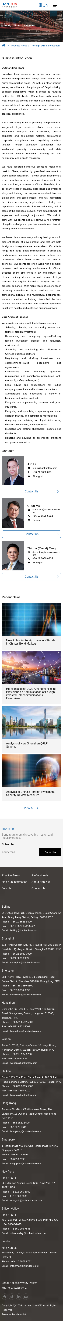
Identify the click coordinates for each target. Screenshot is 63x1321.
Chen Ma (33, 506)
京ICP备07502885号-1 (14, 1287)
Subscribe (50, 852)
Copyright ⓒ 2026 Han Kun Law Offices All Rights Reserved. (29, 1307)
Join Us (6, 888)
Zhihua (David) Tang (41, 548)
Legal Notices (10, 1282)
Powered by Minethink (14, 1314)
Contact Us (38, 888)
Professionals (39, 875)
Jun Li (31, 464)
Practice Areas (19, 45)
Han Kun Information (14, 881)
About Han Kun (41, 881)
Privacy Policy (28, 1282)
